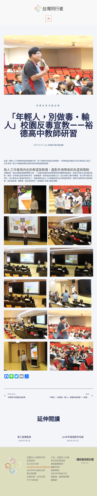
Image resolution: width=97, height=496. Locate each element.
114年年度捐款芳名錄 (73, 437)
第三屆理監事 (24, 437)
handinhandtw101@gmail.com (40, 467)
